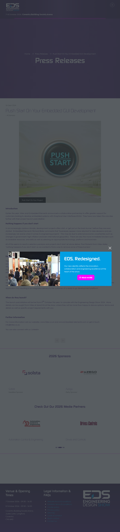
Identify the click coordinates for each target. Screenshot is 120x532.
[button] (110, 248)
